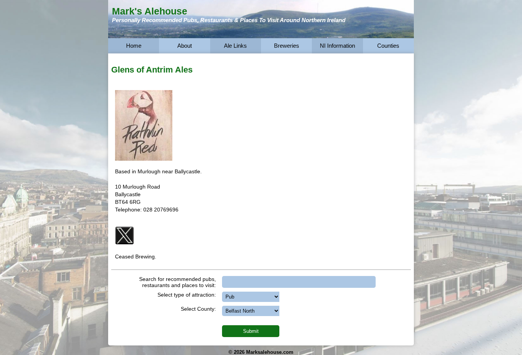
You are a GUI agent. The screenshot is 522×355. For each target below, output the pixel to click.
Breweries (286, 45)
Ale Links (235, 45)
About (184, 45)
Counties (388, 45)
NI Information (337, 45)
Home (133, 45)
